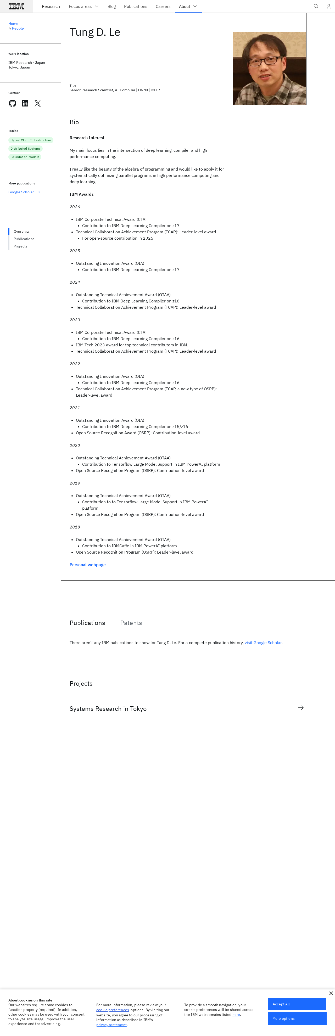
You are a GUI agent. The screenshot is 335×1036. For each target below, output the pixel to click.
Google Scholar (21, 192)
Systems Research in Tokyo (108, 708)
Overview (22, 231)
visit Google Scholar (263, 642)
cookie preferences (112, 1009)
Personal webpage (88, 564)
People (18, 28)
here (236, 1014)
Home (13, 23)
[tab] (93, 622)
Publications (24, 239)
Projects (20, 246)
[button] (331, 993)
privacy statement (111, 1024)
